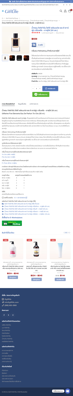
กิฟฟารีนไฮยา (6, 333)
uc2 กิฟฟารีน (6, 327)
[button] (3, 11)
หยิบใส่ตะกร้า (51, 88)
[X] (67, 5)
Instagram (13, 315)
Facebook (4, 315)
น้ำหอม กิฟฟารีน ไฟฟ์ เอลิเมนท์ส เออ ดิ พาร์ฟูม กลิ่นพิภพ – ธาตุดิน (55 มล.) (27, 206)
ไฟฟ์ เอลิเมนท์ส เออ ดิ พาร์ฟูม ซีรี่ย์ (58, 81)
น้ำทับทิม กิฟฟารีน (7, 339)
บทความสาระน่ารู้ (7, 361)
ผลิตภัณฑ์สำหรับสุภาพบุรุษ (54, 78)
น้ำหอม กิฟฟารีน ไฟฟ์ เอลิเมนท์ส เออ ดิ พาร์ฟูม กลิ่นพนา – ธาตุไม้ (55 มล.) (26, 211)
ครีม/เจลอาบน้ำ (7, 262)
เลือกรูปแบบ (12, 277)
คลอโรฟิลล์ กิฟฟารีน (7, 341)
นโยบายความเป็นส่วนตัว (8, 376)
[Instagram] (70, 5)
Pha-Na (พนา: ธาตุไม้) (8, 157)
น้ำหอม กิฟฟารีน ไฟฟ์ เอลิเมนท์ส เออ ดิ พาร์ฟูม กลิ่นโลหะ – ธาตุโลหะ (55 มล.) (27, 214)
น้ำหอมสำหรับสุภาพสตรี (39, 78)
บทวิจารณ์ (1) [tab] (34, 104)
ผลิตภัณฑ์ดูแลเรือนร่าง (13, 264)
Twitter (8, 315)
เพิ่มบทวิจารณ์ (60, 33)
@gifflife (8, 299)
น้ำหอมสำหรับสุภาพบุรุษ (57, 76)
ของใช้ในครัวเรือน (6, 358)
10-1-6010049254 (19, 197)
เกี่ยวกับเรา (5, 370)
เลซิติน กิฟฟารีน (6, 325)
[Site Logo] (11, 11)
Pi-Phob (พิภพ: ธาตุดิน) (9, 163)
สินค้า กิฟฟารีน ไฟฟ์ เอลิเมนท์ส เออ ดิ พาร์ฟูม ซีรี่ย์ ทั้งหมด (22, 203)
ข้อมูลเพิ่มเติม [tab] (22, 104)
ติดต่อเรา (4, 373)
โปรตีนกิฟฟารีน (6, 336)
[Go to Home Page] (2, 18)
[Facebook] (64, 5)
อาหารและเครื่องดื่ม (7, 356)
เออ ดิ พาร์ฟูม (43, 81)
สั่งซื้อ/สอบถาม (42, 94)
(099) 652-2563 (11, 305)
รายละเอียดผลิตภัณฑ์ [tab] (8, 104)
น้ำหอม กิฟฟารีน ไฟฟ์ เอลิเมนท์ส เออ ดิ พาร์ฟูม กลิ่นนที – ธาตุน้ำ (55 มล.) (26, 209)
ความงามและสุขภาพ (43, 76)
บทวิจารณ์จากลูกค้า (47, 33)
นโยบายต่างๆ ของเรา (7, 378)
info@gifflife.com (12, 302)
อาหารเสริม (5, 353)
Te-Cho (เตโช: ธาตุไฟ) (8, 154)
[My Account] (65, 11)
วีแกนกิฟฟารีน (6, 330)
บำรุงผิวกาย (65, 262)
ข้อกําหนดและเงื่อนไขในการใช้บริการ (11, 381)
